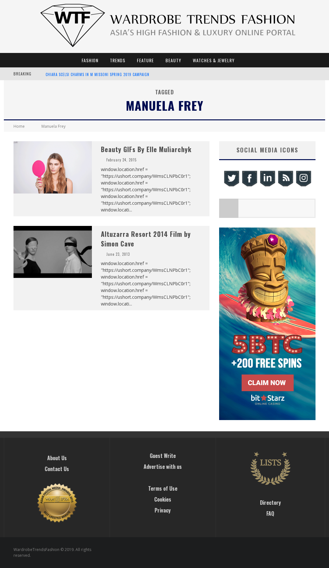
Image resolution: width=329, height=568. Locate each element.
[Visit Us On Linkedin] (267, 186)
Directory (270, 502)
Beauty (173, 60)
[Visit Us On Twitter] (231, 186)
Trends (117, 60)
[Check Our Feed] (285, 186)
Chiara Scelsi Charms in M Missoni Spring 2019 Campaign (97, 74)
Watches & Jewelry (214, 60)
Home (19, 126)
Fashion (90, 60)
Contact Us (57, 469)
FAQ (270, 513)
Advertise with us (163, 466)
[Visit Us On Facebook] (249, 186)
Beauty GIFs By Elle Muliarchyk (146, 149)
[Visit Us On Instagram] (303, 186)
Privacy (163, 510)
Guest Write (163, 456)
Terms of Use (162, 488)
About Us (57, 458)
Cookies (162, 499)
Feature (145, 60)
